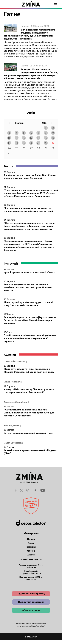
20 (31, 142)
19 (23, 142)
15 (45, 137)
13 (31, 137)
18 (16, 142)
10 (9, 137)
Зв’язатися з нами (31, 610)
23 (53, 142)
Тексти (8, 166)
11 (16, 137)
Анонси (31, 554)
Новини (31, 539)
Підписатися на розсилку (31, 601)
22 (45, 142)
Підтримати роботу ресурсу (31, 593)
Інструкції (11, 263)
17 (9, 142)
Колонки (10, 354)
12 (23, 137)
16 (53, 137)
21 (38, 142)
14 (38, 137)
